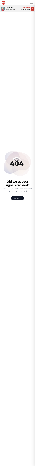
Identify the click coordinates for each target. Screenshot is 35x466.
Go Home (17, 198)
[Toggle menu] (31, 3)
